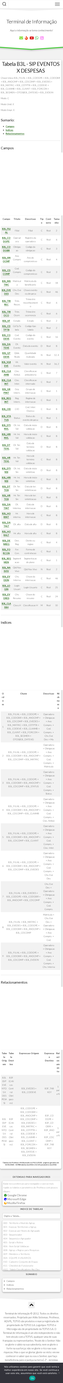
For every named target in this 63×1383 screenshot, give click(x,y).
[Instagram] (42, 38)
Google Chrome (17, 1195)
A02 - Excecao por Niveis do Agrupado (21, 1230)
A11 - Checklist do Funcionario (18, 1265)
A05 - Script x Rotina (13, 1242)
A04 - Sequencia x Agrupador (17, 1238)
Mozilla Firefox (16, 1203)
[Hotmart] (26, 38)
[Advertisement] (31, 184)
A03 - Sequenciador (12, 1234)
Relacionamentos (15, 133)
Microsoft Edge (16, 1199)
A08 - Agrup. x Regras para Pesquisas (21, 1250)
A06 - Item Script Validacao (16, 1246)
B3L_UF (6, 320)
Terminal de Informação (31, 21)
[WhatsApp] (37, 38)
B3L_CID (6, 409)
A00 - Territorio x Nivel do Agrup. (19, 1223)
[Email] (21, 38)
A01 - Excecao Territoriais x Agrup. (20, 1226)
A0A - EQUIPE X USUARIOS (17, 1257)
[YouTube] (31, 38)
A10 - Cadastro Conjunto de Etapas (20, 1261)
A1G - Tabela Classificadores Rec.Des (21, 1269)
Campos (10, 126)
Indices (9, 130)
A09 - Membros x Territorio (16, 1254)
